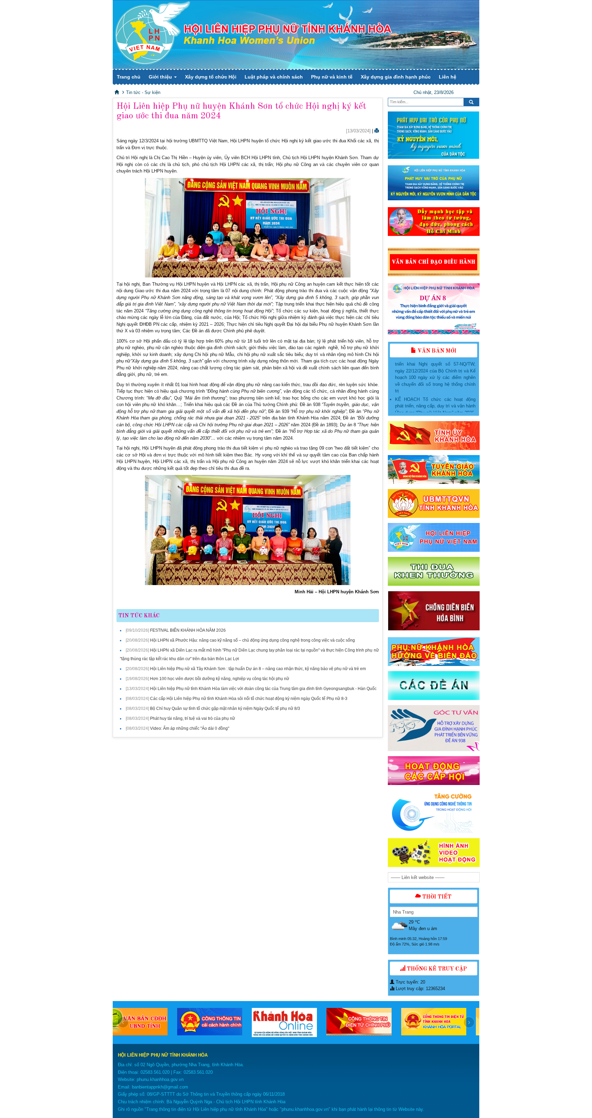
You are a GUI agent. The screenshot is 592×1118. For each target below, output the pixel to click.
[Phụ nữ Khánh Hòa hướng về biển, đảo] (434, 651)
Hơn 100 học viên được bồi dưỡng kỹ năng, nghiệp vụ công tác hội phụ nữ (219, 678)
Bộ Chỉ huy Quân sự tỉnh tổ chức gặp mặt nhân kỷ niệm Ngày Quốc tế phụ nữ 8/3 (225, 708)
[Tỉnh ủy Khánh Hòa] (434, 435)
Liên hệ (447, 77)
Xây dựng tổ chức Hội (210, 77)
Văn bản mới (436, 351)
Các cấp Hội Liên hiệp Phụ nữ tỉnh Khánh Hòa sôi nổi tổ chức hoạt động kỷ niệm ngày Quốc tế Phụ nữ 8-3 (248, 698)
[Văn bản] (434, 262)
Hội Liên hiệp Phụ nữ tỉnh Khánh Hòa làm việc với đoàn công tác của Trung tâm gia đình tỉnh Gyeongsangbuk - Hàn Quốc (263, 688)
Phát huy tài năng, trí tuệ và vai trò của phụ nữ (192, 718)
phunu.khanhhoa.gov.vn (160, 1079)
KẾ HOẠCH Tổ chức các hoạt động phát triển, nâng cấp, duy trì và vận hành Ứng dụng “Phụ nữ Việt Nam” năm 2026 (435, 386)
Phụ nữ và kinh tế (332, 77)
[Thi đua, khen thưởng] (434, 571)
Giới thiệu (161, 77)
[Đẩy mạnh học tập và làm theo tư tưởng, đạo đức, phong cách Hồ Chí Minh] (434, 221)
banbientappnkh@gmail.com (160, 1087)
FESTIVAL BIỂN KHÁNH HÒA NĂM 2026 (188, 630)
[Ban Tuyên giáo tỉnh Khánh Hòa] (434, 469)
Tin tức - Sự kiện (143, 92)
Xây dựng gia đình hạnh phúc (396, 77)
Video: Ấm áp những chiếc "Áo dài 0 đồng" (189, 728)
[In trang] (376, 130)
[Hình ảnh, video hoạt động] (434, 852)
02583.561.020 (155, 1072)
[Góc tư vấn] (434, 728)
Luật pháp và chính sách (274, 77)
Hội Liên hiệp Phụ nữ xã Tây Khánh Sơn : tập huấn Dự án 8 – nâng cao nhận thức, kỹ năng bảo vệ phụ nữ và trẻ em (258, 668)
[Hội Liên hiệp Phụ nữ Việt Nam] (434, 537)
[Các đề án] (434, 685)
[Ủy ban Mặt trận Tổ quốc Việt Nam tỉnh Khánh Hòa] (434, 503)
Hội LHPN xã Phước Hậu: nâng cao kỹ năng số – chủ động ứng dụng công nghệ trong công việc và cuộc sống (252, 640)
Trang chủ (128, 77)
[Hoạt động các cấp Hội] (434, 770)
